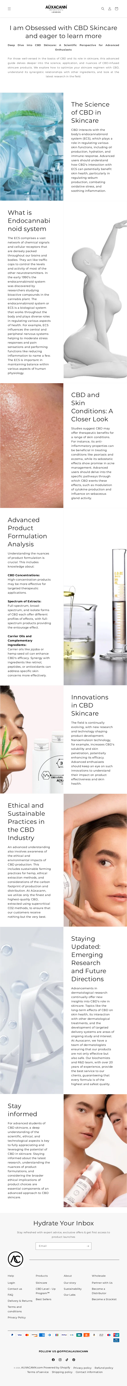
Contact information (89, 1372)
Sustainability (73, 1288)
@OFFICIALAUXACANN (72, 1351)
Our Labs (70, 1294)
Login (11, 1282)
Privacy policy (82, 1367)
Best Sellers (43, 1299)
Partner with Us (102, 1282)
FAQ (10, 1294)
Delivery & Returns (20, 1300)
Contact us (15, 1288)
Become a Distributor (99, 1291)
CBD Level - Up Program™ (46, 1291)
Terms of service (38, 1372)
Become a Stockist (104, 1299)
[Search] (102, 8)
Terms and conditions (15, 1309)
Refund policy (104, 1367)
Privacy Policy (17, 1317)
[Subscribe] (87, 1246)
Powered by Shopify (57, 1367)
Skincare (41, 1282)
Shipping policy (62, 1372)
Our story (70, 1282)
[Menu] (9, 8)
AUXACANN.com (32, 1367)
